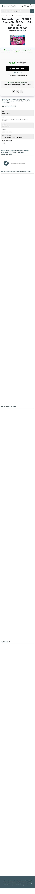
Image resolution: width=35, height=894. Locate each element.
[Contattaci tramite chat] (22, 5)
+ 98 (3, 143)
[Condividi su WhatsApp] (21, 91)
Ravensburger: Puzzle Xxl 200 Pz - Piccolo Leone (17, 470)
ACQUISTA (18, 209)
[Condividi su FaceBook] (13, 91)
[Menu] (2, 6)
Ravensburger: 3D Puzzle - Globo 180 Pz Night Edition (17, 349)
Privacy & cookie (27, 885)
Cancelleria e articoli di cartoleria (12, 137)
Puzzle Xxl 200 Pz (6, 132)
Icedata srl (21, 885)
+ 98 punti (19, 73)
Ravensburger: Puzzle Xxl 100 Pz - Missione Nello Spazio (17, 705)
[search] (32, 11)
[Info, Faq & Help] (28, 5)
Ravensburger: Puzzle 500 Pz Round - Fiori (17, 311)
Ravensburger (6, 126)
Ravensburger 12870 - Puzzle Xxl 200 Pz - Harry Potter (17, 622)
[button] (32, 5)
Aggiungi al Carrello (18, 68)
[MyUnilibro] (25, 5)
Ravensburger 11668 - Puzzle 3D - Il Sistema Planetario (17, 667)
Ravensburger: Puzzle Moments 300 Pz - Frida (17, 273)
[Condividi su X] (17, 91)
